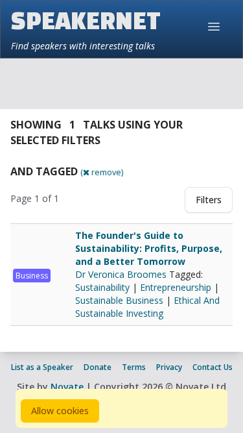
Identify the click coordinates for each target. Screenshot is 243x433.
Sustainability (102, 287)
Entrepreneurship (175, 287)
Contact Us (212, 367)
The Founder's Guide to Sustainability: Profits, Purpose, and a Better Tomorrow (148, 248)
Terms (134, 367)
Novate (67, 386)
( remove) (101, 172)
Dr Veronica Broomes (122, 274)
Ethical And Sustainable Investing (147, 306)
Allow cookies (60, 410)
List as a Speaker (42, 367)
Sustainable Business (119, 300)
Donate (97, 367)
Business (32, 275)
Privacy (169, 367)
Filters (209, 199)
